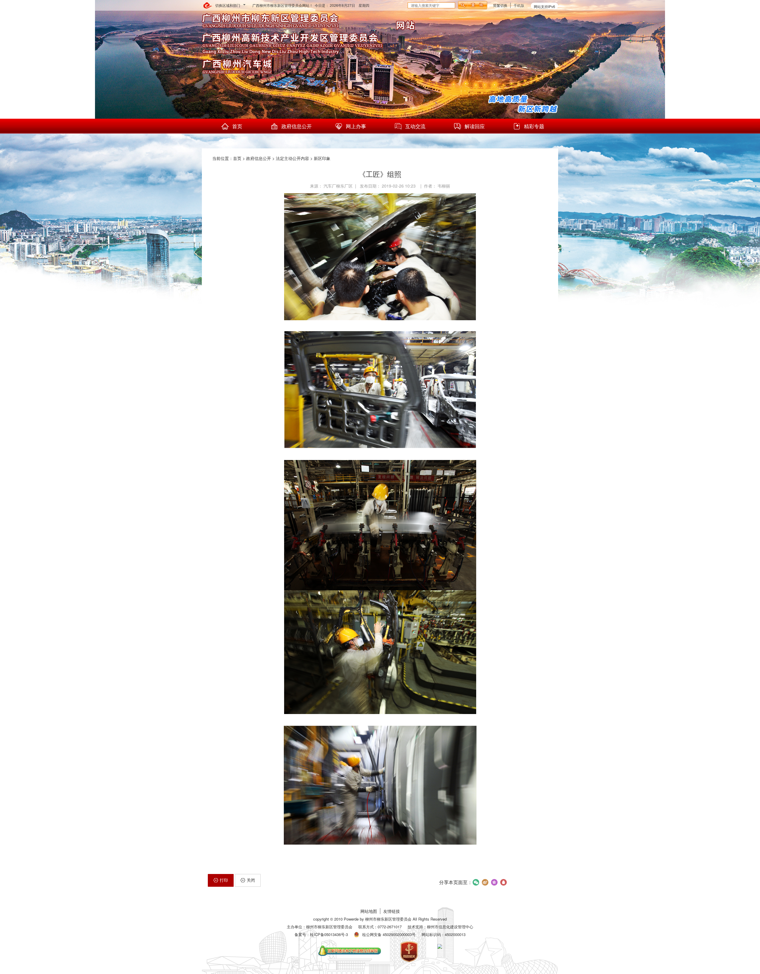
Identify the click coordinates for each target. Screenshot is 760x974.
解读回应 (475, 126)
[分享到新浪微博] (485, 882)
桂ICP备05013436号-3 (329, 934)
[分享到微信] (476, 882)
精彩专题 (534, 126)
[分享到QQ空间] (494, 882)
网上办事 (356, 126)
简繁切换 (500, 5)
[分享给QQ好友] (503, 882)
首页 (237, 126)
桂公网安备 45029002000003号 (389, 934)
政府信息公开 (296, 126)
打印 (224, 880)
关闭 (251, 880)
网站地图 (368, 911)
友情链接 (391, 911)
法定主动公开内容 (292, 158)
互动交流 (415, 126)
